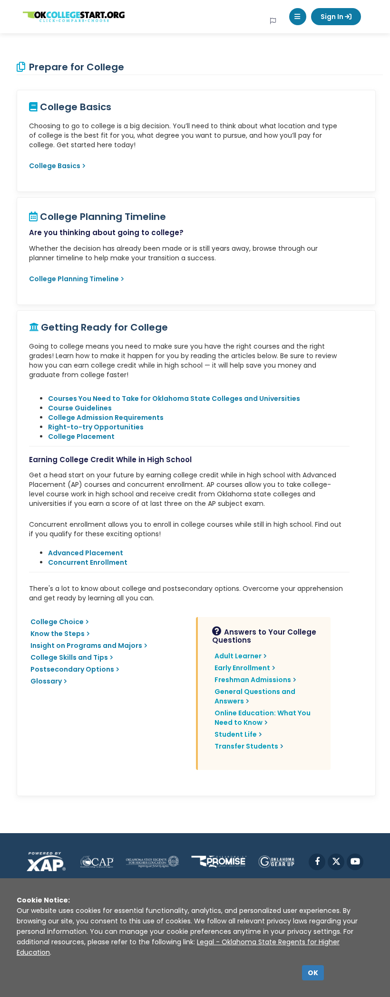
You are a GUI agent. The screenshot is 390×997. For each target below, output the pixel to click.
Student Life (235, 734)
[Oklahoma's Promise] (218, 861)
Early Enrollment (242, 668)
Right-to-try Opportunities (96, 427)
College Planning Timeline (74, 279)
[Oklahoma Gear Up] (276, 861)
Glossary (46, 681)
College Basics (54, 166)
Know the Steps (57, 633)
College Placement (81, 436)
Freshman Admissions (252, 679)
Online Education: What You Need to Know (262, 717)
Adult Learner (238, 656)
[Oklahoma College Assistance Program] (97, 861)
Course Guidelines (80, 408)
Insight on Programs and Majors (86, 645)
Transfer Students (246, 746)
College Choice (57, 622)
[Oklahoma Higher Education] (152, 861)
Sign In (333, 16)
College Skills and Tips (69, 657)
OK (313, 973)
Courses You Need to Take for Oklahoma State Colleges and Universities (174, 398)
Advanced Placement (85, 553)
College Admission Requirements (106, 417)
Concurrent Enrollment (87, 562)
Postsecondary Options (72, 669)
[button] (297, 16)
